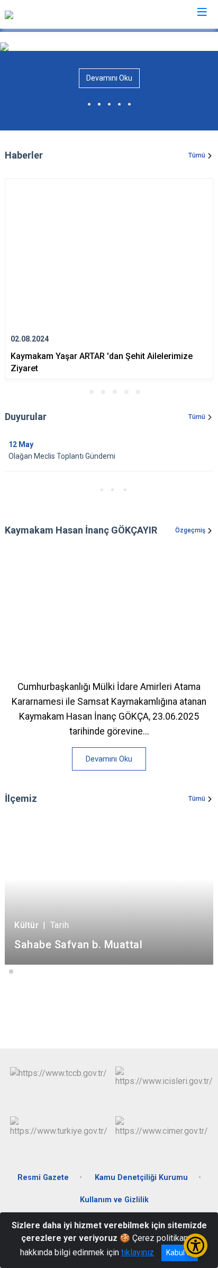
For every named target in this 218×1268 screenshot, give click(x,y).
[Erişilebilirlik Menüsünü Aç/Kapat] (195, 1245)
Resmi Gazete (43, 1177)
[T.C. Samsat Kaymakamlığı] (53, 14)
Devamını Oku (109, 78)
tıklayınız (137, 1252)
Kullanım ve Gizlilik (114, 1199)
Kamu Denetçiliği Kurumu (141, 1177)
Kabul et (179, 1252)
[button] (80, 392)
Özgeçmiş (190, 530)
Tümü (196, 155)
